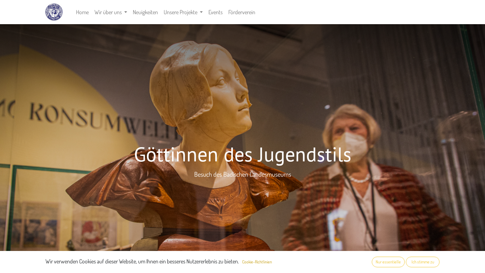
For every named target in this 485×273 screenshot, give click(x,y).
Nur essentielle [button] (388, 261)
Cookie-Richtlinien (257, 261)
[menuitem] (82, 12)
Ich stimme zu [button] (423, 261)
